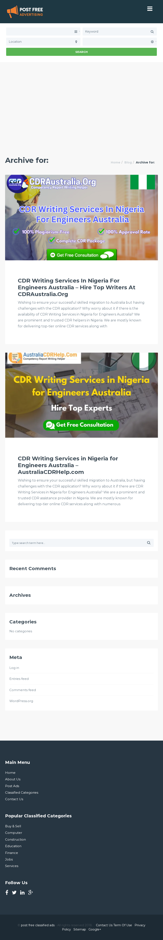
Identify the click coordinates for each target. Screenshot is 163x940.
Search (81, 52)
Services (11, 866)
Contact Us (14, 799)
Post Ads (12, 786)
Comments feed (22, 690)
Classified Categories (21, 792)
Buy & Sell (13, 826)
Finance (11, 853)
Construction (15, 839)
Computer (13, 833)
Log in (14, 668)
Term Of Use (122, 925)
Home (115, 162)
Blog (128, 162)
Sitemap (79, 929)
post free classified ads (38, 925)
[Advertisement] (81, 91)
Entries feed (19, 679)
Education (13, 846)
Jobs (9, 859)
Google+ (95, 929)
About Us (12, 779)
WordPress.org (21, 701)
